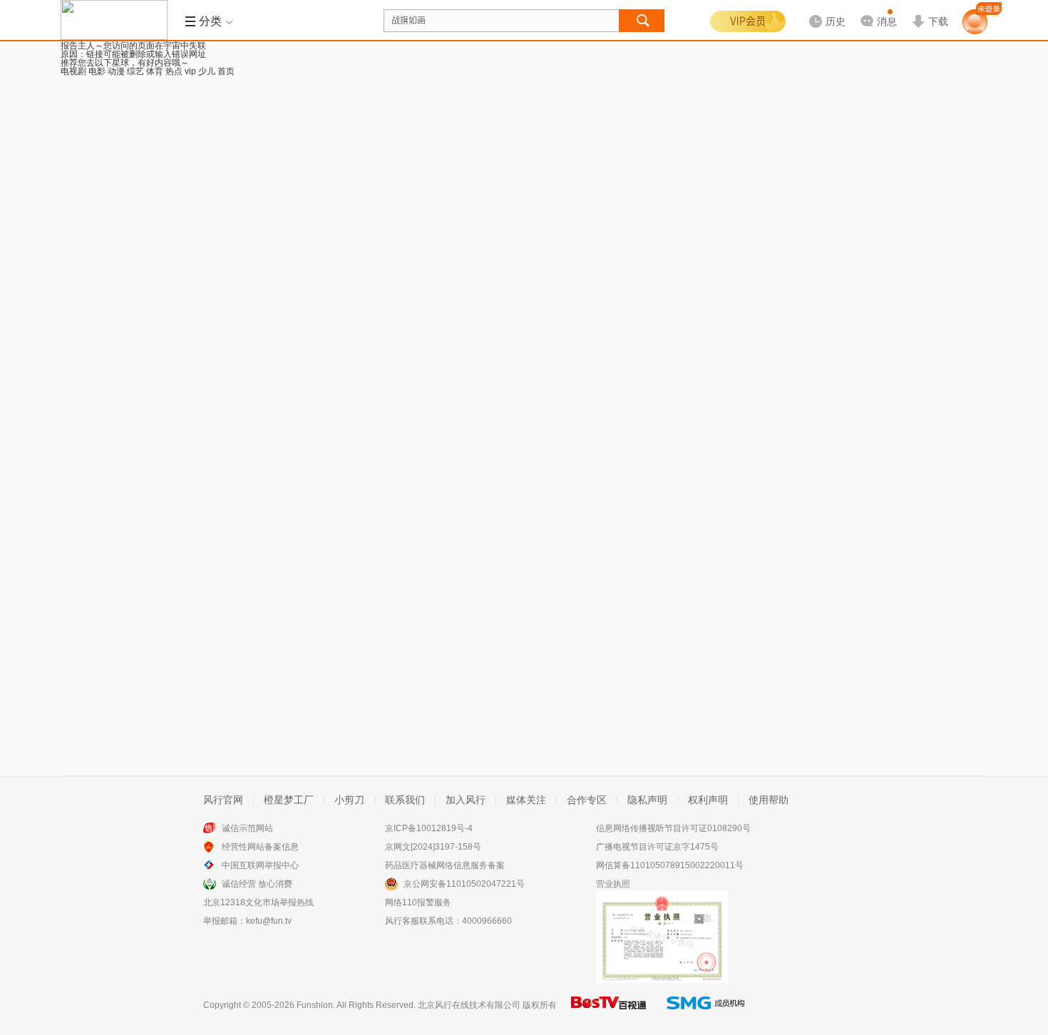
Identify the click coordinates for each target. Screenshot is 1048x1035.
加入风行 (466, 799)
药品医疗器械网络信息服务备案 (445, 865)
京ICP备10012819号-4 (429, 828)
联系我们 (405, 799)
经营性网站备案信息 (260, 847)
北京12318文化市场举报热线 (258, 902)
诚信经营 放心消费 (257, 884)
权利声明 (708, 799)
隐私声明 (647, 799)
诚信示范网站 (247, 828)
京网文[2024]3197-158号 (433, 847)
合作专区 (587, 799)
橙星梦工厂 (289, 799)
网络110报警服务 (418, 902)
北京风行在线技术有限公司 (469, 1005)
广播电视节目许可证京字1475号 (657, 847)
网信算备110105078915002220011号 (670, 865)
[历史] (823, 10)
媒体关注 (526, 799)
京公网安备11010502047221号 (464, 884)
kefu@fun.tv (269, 921)
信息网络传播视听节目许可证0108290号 (673, 828)
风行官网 (223, 799)
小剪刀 (349, 799)
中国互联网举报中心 (260, 865)
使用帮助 (768, 799)
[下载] (929, 10)
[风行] (114, 20)
